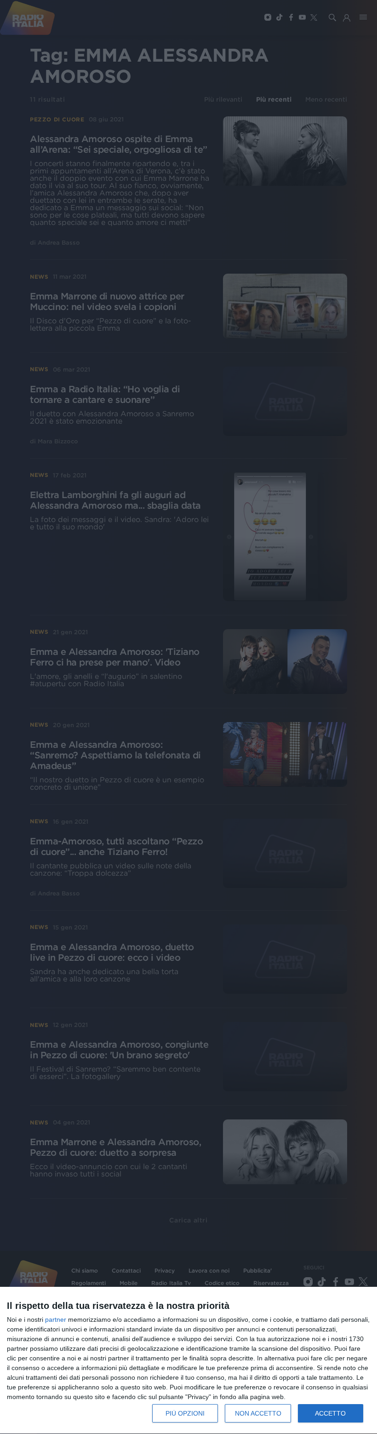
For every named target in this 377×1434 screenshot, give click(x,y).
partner (55, 1319)
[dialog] (188, 1360)
